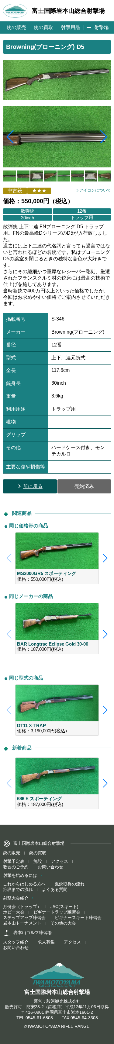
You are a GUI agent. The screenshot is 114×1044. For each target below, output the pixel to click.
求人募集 (46, 942)
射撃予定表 (13, 861)
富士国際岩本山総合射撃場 (68, 10)
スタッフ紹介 (16, 942)
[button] (104, 137)
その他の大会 (63, 923)
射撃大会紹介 (16, 898)
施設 (37, 861)
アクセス (59, 861)
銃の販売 (16, 27)
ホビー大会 (13, 912)
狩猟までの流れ (18, 889)
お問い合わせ (50, 866)
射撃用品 (70, 27)
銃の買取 (43, 27)
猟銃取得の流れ (70, 883)
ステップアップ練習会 (24, 917)
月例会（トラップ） (22, 906)
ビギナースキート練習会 (78, 917)
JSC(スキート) (64, 906)
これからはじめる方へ (24, 883)
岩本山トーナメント (22, 923)
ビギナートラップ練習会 (56, 912)
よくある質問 (54, 889)
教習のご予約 (16, 866)
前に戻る (33, 486)
